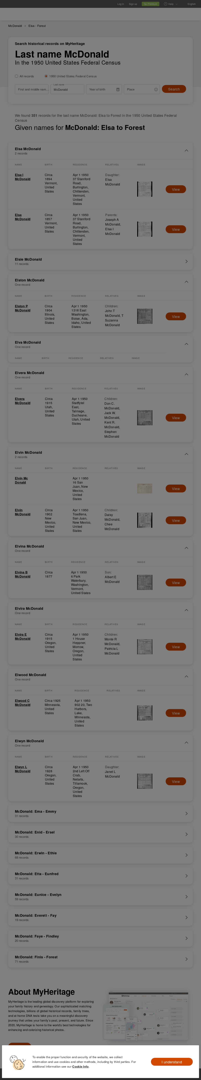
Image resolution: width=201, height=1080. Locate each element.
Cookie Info (80, 1066)
